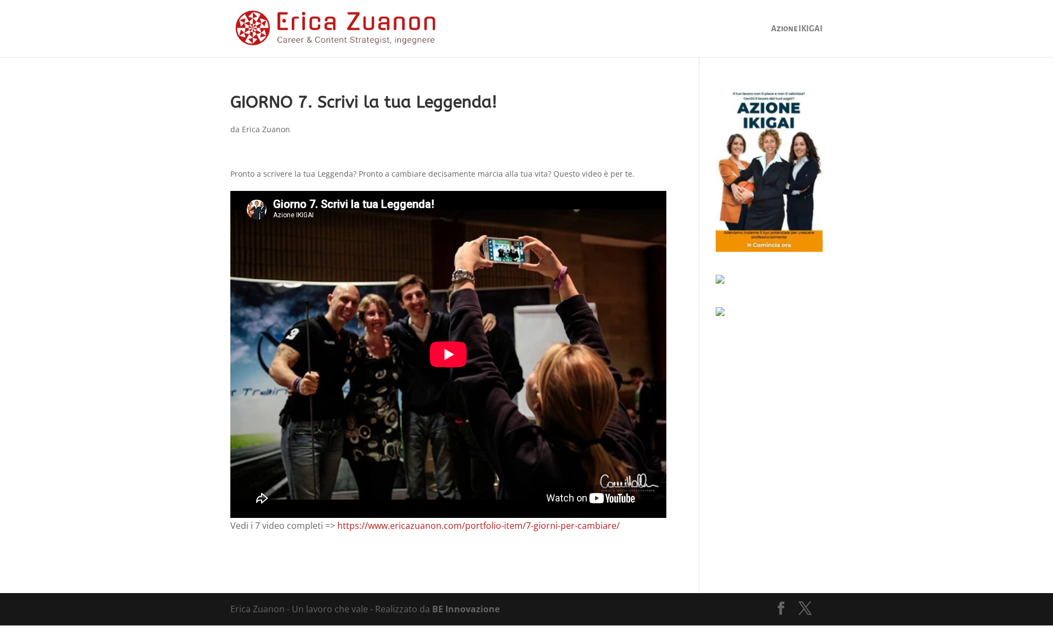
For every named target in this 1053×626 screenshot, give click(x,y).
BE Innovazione (466, 609)
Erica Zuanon (266, 129)
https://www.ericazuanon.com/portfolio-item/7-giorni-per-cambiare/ (478, 526)
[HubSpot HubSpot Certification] (720, 313)
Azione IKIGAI (797, 29)
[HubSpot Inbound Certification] (720, 280)
